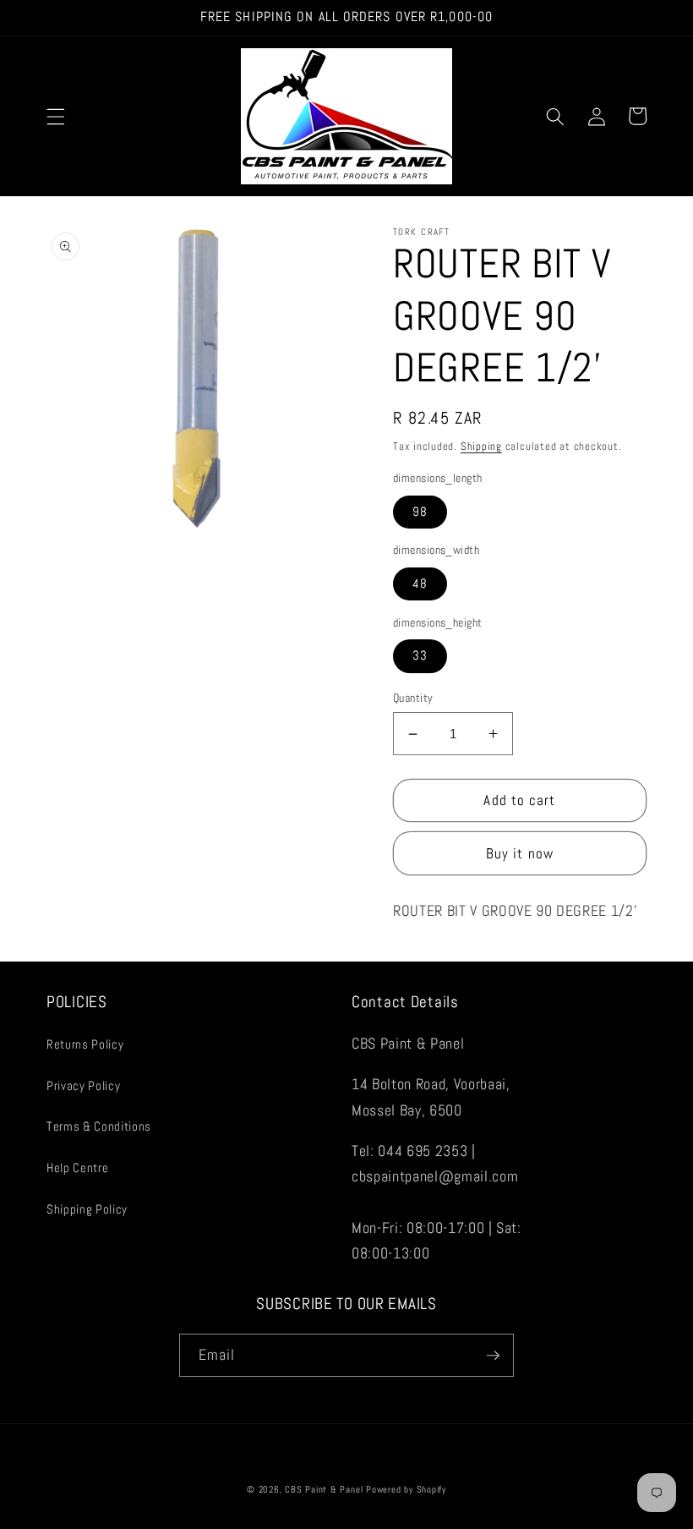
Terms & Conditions (98, 1126)
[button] (55, 116)
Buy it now (520, 854)
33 (420, 655)
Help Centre (77, 1167)
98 (420, 511)
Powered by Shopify (406, 1489)
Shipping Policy (87, 1209)
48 (420, 583)
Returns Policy (84, 1044)
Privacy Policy (83, 1085)
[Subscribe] (492, 1356)
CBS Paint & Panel (324, 1489)
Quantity (413, 697)
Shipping (481, 446)
